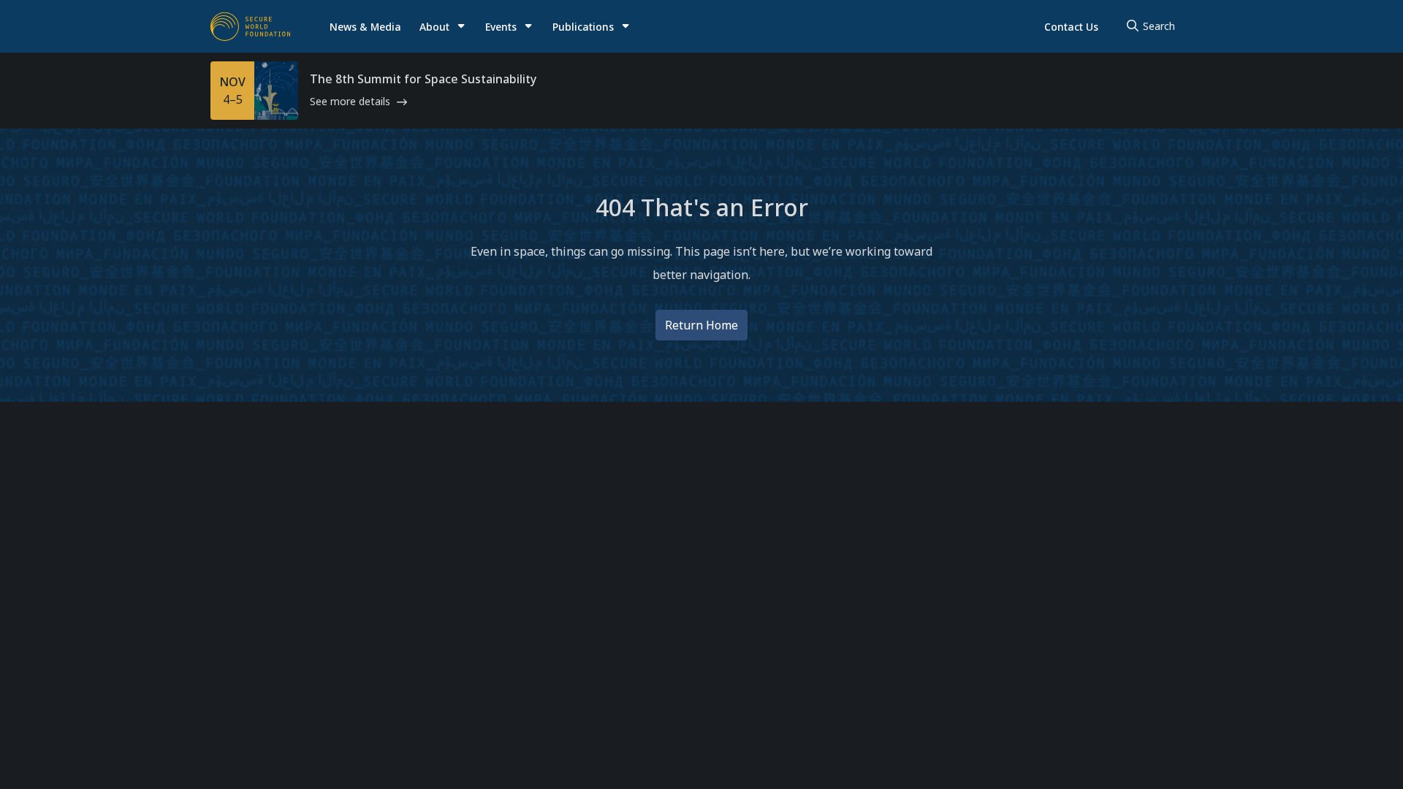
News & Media (365, 27)
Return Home (701, 325)
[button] (443, 26)
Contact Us (1071, 27)
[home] (250, 26)
